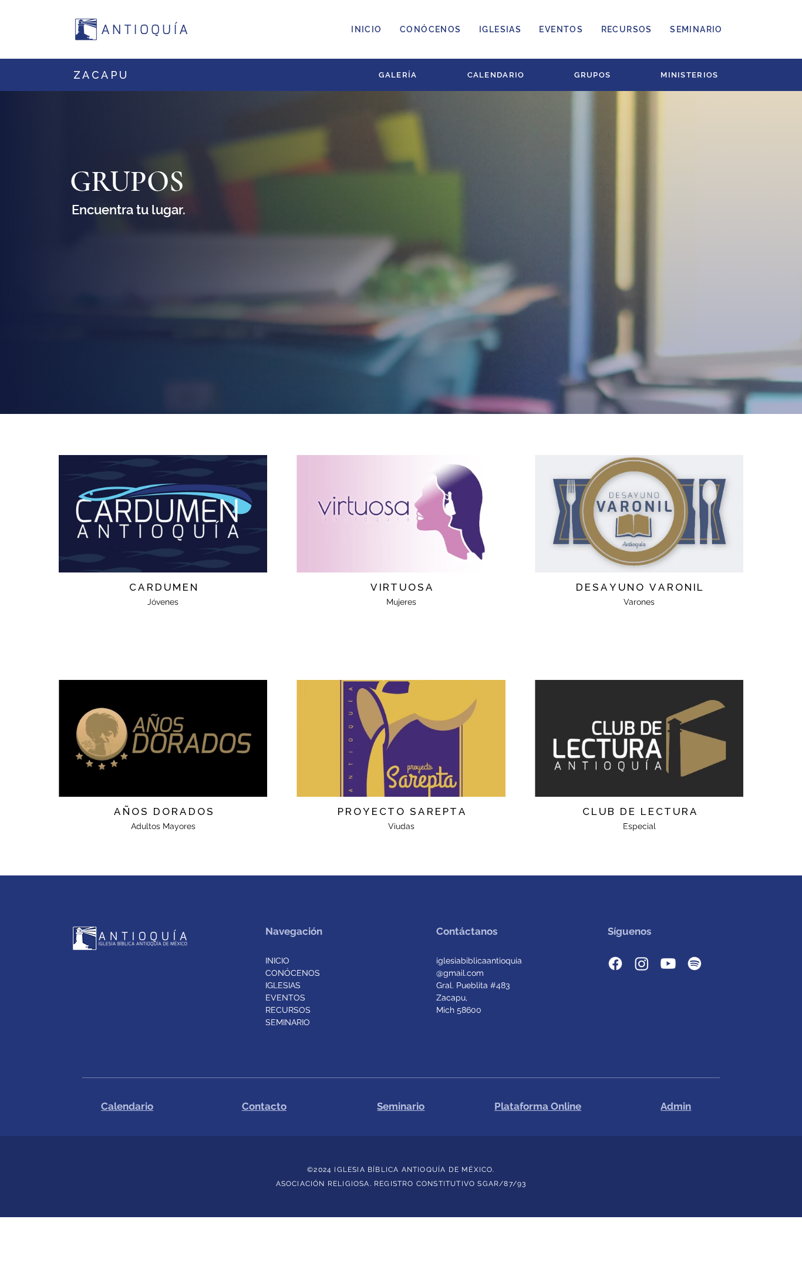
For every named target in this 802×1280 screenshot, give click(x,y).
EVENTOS (285, 997)
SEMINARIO (287, 1022)
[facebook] (615, 963)
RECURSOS (288, 1010)
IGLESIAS (283, 985)
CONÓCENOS (292, 973)
